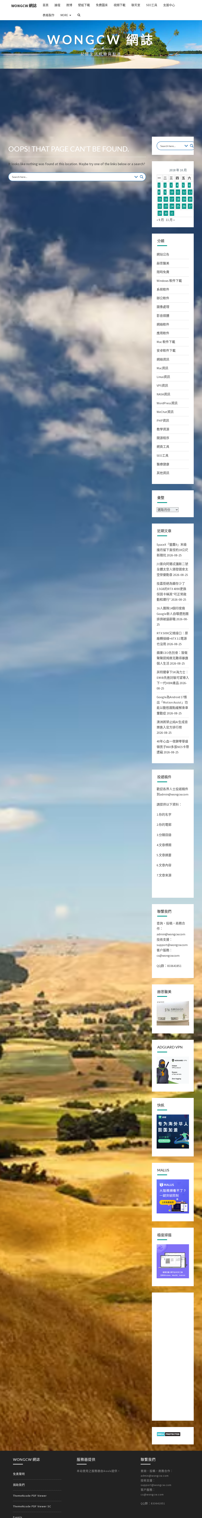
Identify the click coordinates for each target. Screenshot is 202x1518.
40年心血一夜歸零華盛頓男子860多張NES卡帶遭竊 (173, 746)
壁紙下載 (84, 5)
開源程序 (163, 438)
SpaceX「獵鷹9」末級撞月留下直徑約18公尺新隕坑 (172, 550)
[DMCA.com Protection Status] (168, 1435)
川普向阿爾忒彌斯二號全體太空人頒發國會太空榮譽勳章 (172, 569)
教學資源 (163, 429)
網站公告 (163, 254)
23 (165, 206)
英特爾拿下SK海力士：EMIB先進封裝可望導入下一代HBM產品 (173, 677)
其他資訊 (163, 473)
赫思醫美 (163, 263)
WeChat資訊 (165, 412)
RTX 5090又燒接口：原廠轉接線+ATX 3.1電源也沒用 (172, 638)
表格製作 (48, 15)
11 (178, 192)
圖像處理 (163, 307)
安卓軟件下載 (166, 350)
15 (159, 199)
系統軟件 (163, 289)
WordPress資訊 (167, 403)
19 (184, 199)
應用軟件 (163, 333)
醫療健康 (163, 464)
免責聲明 (19, 1474)
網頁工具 (163, 447)
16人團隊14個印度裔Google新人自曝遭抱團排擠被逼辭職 (173, 613)
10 (171, 192)
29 (159, 213)
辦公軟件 (163, 298)
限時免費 (163, 272)
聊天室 (135, 5)
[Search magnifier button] (141, 177)
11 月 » (170, 220)
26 (184, 206)
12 (184, 192)
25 (178, 206)
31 (171, 213)
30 (165, 213)
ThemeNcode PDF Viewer (30, 1495)
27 (190, 206)
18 (178, 199)
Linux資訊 (163, 377)
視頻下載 (119, 5)
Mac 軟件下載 (166, 342)
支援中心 (169, 5)
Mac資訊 (162, 368)
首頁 (46, 5)
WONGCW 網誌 (24, 5)
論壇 (57, 5)
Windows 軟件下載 (169, 281)
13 (190, 192)
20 (190, 199)
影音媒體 (163, 316)
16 (165, 199)
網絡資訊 (163, 359)
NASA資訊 (163, 394)
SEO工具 (151, 5)
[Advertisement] (101, 107)
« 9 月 (160, 220)
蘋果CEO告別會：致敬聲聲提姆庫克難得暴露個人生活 (172, 658)
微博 (69, 5)
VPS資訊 (162, 385)
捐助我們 (19, 1485)
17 (171, 199)
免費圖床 (102, 5)
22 (159, 206)
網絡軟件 (163, 324)
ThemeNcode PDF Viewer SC (32, 1506)
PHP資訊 (163, 420)
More (64, 15)
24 (171, 206)
